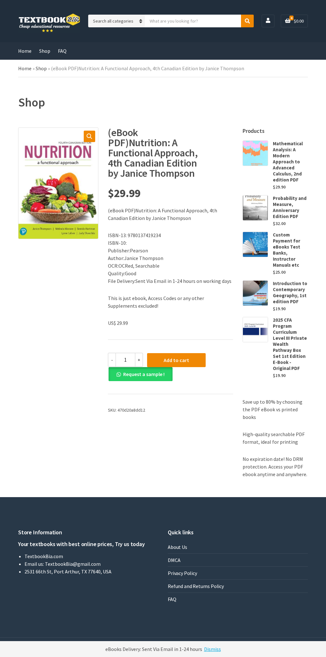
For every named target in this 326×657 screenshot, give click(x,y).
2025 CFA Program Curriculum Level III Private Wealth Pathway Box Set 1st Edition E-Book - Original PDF (290, 344)
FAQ (62, 51)
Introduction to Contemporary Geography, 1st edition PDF (290, 292)
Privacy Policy (182, 573)
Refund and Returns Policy (196, 586)
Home (25, 51)
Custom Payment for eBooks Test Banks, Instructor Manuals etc (286, 250)
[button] (89, 136)
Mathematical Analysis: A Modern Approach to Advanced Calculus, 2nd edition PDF (288, 161)
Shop (44, 51)
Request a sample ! (144, 374)
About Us (177, 547)
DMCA (174, 560)
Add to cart (176, 360)
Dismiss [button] (212, 649)
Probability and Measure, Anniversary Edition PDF (290, 207)
